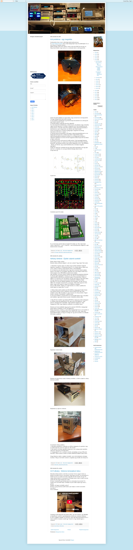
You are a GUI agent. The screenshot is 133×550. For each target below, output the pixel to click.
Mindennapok (97, 256)
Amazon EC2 (97, 125)
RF (95, 297)
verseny (96, 322)
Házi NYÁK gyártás (99, 206)
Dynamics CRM (98, 166)
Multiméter (97, 261)
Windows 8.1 (97, 334)
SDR (96, 298)
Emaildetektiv (97, 358)
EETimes (96, 168)
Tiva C (96, 318)
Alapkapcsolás (98, 123)
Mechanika (97, 247)
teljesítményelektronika (67, 252)
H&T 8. (32, 119)
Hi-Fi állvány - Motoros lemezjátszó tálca (65, 471)
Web (96, 325)
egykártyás (97, 169)
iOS (95, 218)
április (97, 82)
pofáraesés (97, 286)
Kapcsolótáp (97, 227)
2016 (96, 94)
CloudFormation (98, 150)
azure (96, 141)
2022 (96, 54)
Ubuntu (96, 319)
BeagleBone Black (98, 144)
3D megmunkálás (98, 114)
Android (96, 130)
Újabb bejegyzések (55, 529)
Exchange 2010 (98, 182)
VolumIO (96, 324)
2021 (96, 56)
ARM (96, 134)
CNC (96, 152)
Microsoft (96, 255)
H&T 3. (32, 112)
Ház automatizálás (98, 203)
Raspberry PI (97, 294)
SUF (35, 7)
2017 (96, 92)
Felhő (96, 190)
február (97, 86)
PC (95, 281)
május (97, 81)
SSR (96, 300)
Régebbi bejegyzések (83, 529)
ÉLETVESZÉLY (98, 174)
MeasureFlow (97, 245)
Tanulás (96, 306)
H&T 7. (32, 118)
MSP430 (96, 260)
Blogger (72, 540)
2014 (96, 97)
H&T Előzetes (34, 107)
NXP (96, 269)
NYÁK (96, 271)
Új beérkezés (97, 321)
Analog (96, 126)
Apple (96, 131)
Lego (96, 235)
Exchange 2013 (98, 185)
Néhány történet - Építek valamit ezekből (65, 259)
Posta (96, 289)
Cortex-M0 (97, 154)
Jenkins (96, 226)
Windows (96, 327)
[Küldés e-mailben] (75, 250)
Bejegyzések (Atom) (60, 531)
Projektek (97, 292)
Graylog (96, 197)
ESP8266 (97, 179)
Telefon (96, 308)
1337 (96, 111)
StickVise (96, 301)
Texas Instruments (98, 313)
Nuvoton (96, 267)
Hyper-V (96, 216)
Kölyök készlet (98, 232)
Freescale (97, 194)
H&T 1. (32, 108)
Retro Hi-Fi (97, 295)
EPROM (96, 176)
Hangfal (96, 201)
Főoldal (69, 529)
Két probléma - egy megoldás (61, 39)
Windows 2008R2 (98, 329)
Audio (96, 136)
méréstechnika (98, 250)
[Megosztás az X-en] (78, 250)
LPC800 (96, 242)
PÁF (95, 279)
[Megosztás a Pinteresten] (81, 250)
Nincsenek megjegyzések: (68, 250)
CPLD (96, 157)
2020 (96, 57)
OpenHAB (97, 274)
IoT (95, 219)
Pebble (96, 284)
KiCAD (96, 229)
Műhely (96, 263)
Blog (96, 146)
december (98, 61)
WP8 (96, 341)
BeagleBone (97, 142)
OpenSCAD (97, 275)
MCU (96, 244)
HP (95, 213)
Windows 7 (97, 331)
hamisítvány (97, 200)
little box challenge (98, 240)
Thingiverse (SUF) (98, 356)
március (97, 84)
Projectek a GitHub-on (97, 354)
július (97, 79)
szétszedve (97, 303)
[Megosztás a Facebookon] (80, 250)
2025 (96, 52)
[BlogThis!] (77, 250)
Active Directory (98, 119)
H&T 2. (32, 110)
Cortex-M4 (97, 155)
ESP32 (96, 177)
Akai (55, 525)
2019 (96, 59)
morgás (96, 258)
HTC (96, 215)
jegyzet (96, 224)
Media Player (97, 249)
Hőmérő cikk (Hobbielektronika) (98, 352)
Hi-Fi (96, 210)
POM (96, 287)
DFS (95, 162)
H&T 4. (32, 113)
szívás (96, 305)
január (97, 88)
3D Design (56, 252)
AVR (95, 137)
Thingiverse (97, 316)
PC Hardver (97, 283)
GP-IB (96, 195)
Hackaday (97, 198)
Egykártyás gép (98, 171)
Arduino (57, 525)
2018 (96, 90)
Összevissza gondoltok (97, 278)
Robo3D (96, 361)
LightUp (96, 237)
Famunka (97, 189)
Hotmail (96, 211)
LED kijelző (97, 233)
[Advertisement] (36, 146)
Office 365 (97, 272)
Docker (96, 163)
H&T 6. (32, 116)
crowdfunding (97, 159)
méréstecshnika (98, 252)
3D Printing (97, 117)
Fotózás (96, 192)
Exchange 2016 (98, 187)
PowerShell (97, 290)
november (98, 77)
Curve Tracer (97, 160)
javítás (96, 222)
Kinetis (96, 230)
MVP (96, 266)
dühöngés (97, 165)
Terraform (97, 312)
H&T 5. (32, 115)
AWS (96, 139)
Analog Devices (98, 128)
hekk (96, 208)
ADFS (96, 120)
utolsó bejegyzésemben (57, 43)
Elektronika (61, 252)
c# (95, 148)
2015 (96, 95)
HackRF (96, 359)
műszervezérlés (98, 264)
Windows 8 (97, 333)
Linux (96, 238)
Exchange (97, 180)
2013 (96, 99)
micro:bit (96, 253)
